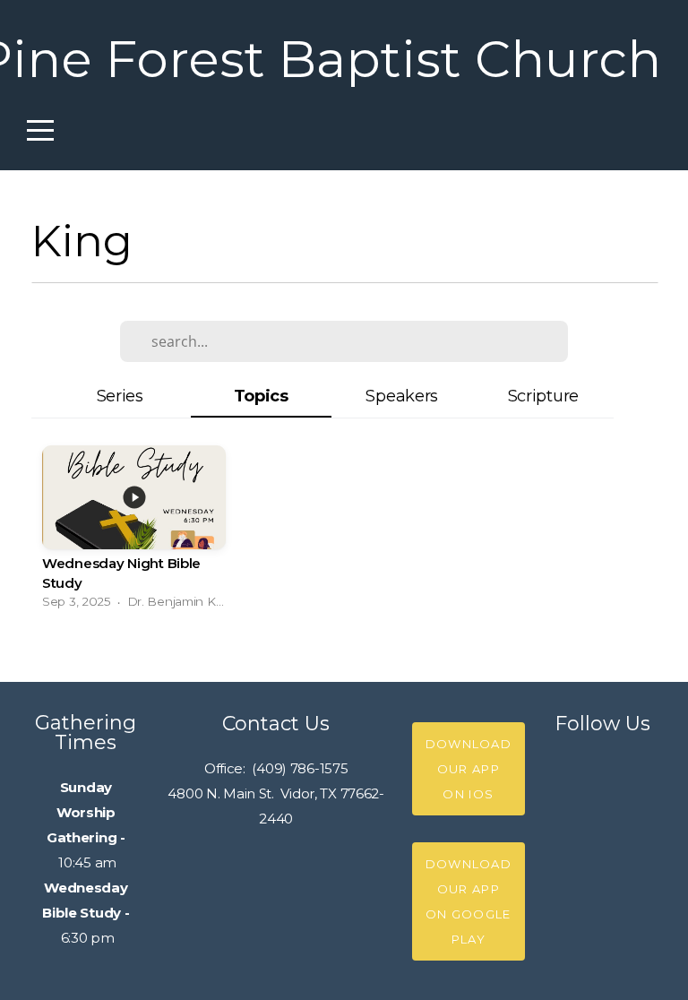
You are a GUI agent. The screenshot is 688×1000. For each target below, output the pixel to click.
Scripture (543, 395)
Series (120, 395)
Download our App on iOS (469, 769)
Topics (261, 395)
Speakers (402, 395)
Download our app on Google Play (469, 901)
